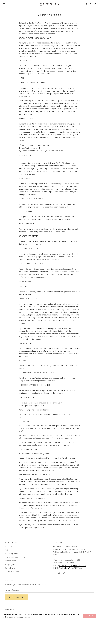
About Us (8, 546)
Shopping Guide (11, 553)
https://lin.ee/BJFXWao (73, 568)
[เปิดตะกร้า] (95, 4)
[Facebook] (54, 572)
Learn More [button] (27, 617)
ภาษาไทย (8, 610)
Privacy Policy (10, 561)
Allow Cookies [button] (89, 616)
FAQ (6, 550)
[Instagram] (59, 572)
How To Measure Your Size (15, 557)
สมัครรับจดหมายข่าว (16, 597)
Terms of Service (12, 571)
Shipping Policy (11, 564)
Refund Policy (10, 568)
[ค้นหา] (91, 4)
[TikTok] (64, 572)
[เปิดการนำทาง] (4, 4)
